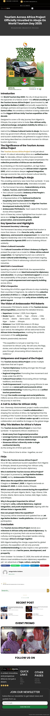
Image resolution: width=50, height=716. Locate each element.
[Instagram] (23, 6)
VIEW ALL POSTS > (12, 574)
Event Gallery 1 (36, 614)
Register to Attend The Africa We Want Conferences (40, 607)
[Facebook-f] (22, 598)
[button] (29, 6)
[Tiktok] (25, 6)
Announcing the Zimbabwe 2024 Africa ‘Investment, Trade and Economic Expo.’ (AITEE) (15, 607)
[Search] (48, 590)
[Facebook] (21, 6)
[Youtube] (27, 6)
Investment (10, 614)
